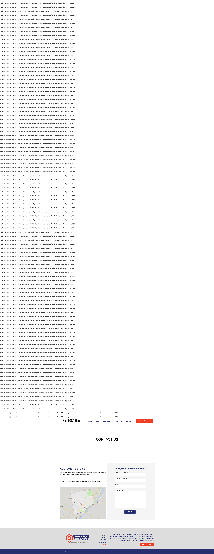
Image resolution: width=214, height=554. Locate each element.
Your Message (119, 490)
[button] (144, 421)
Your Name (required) (122, 472)
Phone (117, 484)
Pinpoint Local (150, 551)
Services (106, 421)
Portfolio (119, 421)
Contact (129, 421)
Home (90, 421)
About (97, 421)
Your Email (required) (121, 478)
